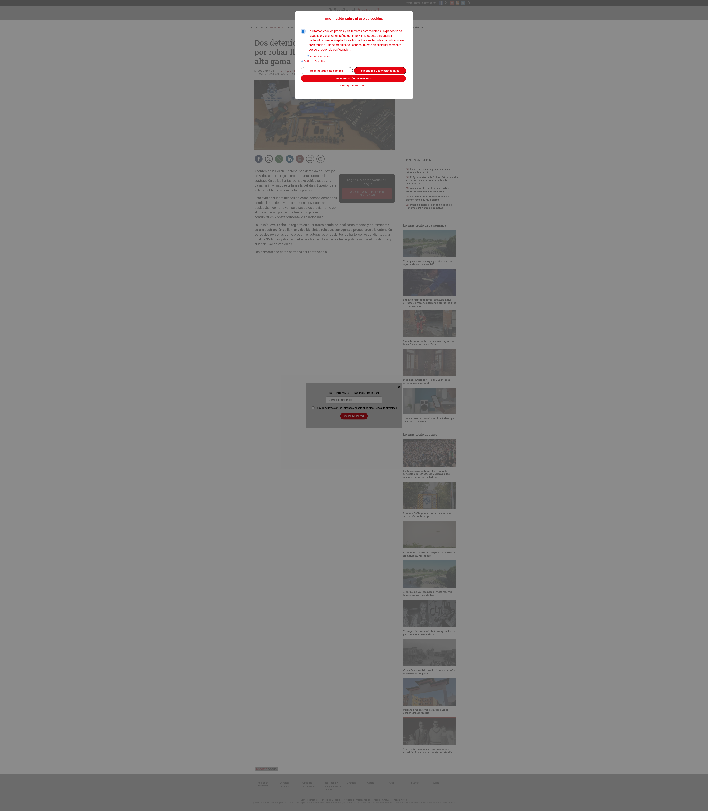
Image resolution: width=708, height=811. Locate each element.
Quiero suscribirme (354, 415)
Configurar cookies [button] (353, 85)
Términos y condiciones (355, 408)
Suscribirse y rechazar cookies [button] (380, 70)
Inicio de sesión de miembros (353, 78)
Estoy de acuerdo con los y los (356, 408)
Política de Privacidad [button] (315, 61)
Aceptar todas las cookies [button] (326, 70)
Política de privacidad (385, 408)
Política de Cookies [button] (320, 56)
